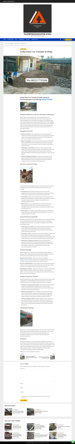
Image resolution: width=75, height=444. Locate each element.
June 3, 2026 (16, 438)
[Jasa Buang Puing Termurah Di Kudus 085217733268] (8, 435)
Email (21, 387)
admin (22, 54)
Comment (22, 368)
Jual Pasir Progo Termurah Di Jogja (63, 427)
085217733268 (47, 99)
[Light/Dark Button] (61, 39)
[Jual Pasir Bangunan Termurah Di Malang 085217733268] (30, 427)
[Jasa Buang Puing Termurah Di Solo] (8, 427)
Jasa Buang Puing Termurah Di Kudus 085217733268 (17, 435)
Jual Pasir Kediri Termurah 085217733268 (41, 412)
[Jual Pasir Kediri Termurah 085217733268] (30, 412)
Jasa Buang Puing (16, 432)
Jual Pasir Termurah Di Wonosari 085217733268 (18, 412)
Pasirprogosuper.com (37, 34)
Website (22, 392)
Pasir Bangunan (23, 49)
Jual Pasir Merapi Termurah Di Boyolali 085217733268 (41, 435)
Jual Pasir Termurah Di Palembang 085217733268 (31, 351)
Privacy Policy (35, 39)
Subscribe (69, 39)
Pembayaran (21, 39)
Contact (28, 39)
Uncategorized (37, 424)
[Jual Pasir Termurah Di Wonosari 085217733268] (8, 412)
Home (4, 39)
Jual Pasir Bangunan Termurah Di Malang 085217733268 (40, 427)
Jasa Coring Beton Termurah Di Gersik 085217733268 (62, 435)
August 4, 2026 (39, 429)
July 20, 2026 (60, 429)
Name (21, 383)
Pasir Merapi (37, 433)
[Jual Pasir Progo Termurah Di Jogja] (53, 427)
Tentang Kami (10, 39)
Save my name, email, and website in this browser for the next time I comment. (35, 397)
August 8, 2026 (16, 429)
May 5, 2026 (60, 438)
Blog (16, 39)
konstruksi (26, 259)
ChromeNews (41, 442)
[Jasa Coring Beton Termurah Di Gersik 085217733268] (53, 435)
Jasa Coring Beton (60, 432)
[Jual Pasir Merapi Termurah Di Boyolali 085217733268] (30, 435)
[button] (63, 40)
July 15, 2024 (27, 54)
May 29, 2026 (38, 437)
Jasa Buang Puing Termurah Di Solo (17, 427)
